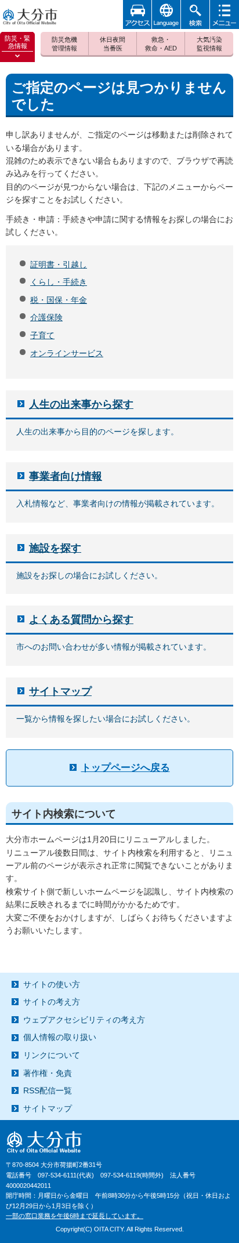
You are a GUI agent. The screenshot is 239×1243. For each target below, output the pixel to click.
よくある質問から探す (81, 619)
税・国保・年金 (58, 300)
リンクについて (51, 1055)
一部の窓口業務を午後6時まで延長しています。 (74, 1215)
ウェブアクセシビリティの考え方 (84, 1019)
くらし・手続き (58, 282)
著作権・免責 (47, 1073)
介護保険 (46, 317)
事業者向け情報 (65, 476)
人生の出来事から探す (81, 404)
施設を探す (55, 548)
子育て (42, 335)
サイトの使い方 (51, 984)
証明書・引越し (58, 264)
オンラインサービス (66, 353)
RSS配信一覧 (47, 1090)
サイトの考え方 (51, 1001)
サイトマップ (60, 691)
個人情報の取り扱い (59, 1037)
